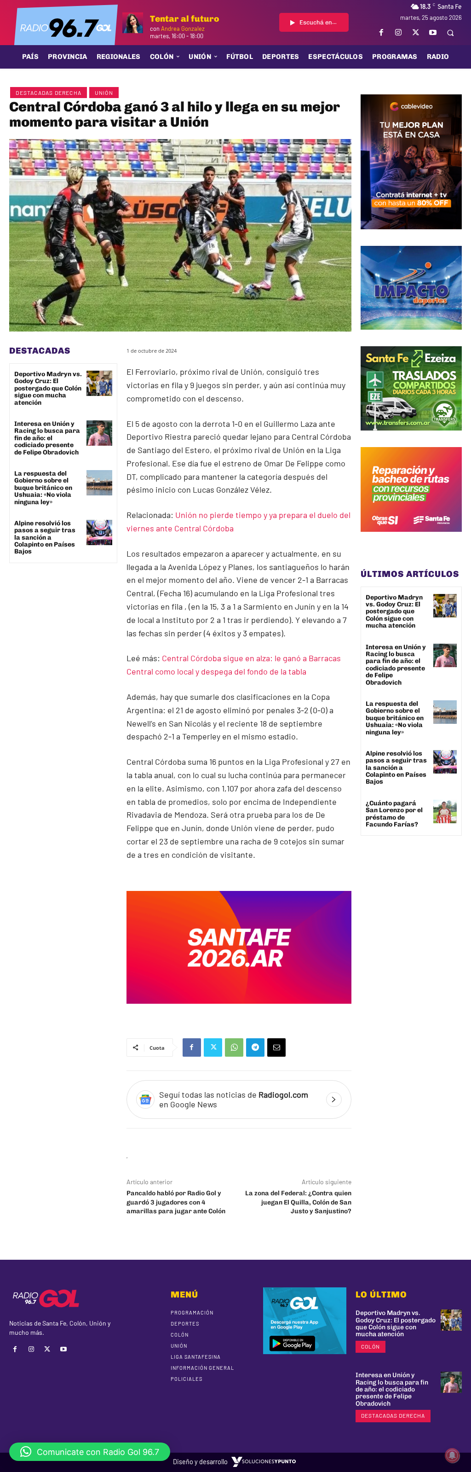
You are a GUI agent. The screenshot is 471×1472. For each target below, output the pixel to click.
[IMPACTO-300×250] (411, 336)
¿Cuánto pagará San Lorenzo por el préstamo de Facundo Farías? (394, 813)
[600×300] (238, 1010)
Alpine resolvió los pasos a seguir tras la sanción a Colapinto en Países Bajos (44, 537)
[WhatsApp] (234, 1047)
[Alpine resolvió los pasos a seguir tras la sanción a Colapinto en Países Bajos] (99, 532)
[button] (450, 32)
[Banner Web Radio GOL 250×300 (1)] (411, 437)
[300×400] (411, 236)
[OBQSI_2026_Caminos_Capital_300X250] (411, 539)
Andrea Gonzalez (183, 28)
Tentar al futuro (184, 18)
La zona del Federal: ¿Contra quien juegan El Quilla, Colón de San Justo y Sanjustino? (298, 1202)
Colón (370, 1346)
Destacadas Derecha (48, 92)
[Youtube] (432, 32)
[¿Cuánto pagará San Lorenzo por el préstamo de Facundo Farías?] (445, 811)
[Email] (276, 1047)
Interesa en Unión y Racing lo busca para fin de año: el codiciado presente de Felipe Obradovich (47, 438)
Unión (104, 92)
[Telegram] (255, 1047)
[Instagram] (398, 32)
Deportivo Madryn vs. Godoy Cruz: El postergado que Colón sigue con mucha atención (48, 388)
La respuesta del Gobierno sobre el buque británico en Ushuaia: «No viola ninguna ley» (43, 488)
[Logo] (66, 27)
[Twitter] (415, 32)
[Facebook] (381, 32)
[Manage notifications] (452, 1455)
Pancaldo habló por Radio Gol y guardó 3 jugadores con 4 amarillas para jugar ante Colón (175, 1202)
